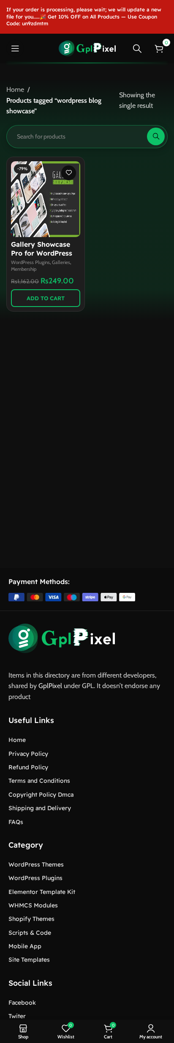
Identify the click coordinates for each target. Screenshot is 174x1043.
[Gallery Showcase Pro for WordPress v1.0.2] (45, 199)
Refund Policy (28, 767)
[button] (45, 298)
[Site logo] (87, 48)
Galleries (61, 262)
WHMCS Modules (33, 905)
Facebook (22, 1002)
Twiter (17, 1016)
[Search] (137, 48)
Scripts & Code (29, 932)
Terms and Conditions (39, 780)
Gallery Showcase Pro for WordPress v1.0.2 (41, 253)
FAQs (15, 822)
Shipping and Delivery (39, 808)
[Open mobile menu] (15, 48)
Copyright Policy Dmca (40, 794)
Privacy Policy (28, 754)
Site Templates (29, 959)
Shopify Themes (31, 919)
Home (15, 89)
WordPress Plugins (30, 262)
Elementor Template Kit (41, 892)
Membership (23, 269)
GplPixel (50, 686)
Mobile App (24, 946)
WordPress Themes (36, 864)
